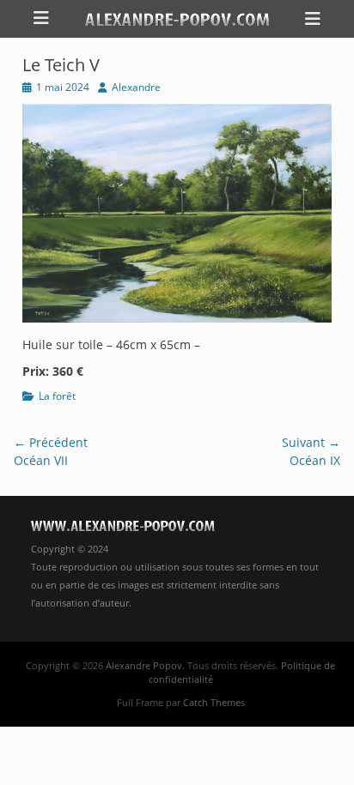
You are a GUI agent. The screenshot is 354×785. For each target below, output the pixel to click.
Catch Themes (214, 702)
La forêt (57, 396)
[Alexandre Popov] (177, 19)
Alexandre (136, 87)
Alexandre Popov (144, 665)
